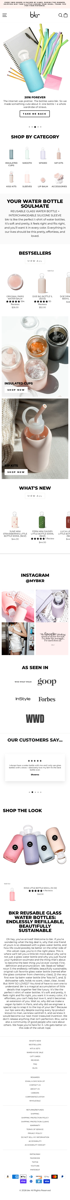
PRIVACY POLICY (35, 1133)
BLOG (35, 1068)
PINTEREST (35, 1170)
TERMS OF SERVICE (35, 1129)
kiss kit (51, 977)
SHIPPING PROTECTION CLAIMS (35, 1122)
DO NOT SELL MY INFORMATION (35, 1137)
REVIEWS (35, 1060)
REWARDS (35, 1077)
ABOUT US (35, 1089)
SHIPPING (35, 1114)
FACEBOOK (35, 1158)
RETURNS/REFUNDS (35, 1110)
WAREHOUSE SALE (35, 1052)
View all (35, 261)
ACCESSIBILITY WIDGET (35, 1145)
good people (38, 1022)
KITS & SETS (35, 1048)
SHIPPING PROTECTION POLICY (35, 1118)
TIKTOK (35, 1162)
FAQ (35, 1064)
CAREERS (35, 1093)
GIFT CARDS (35, 1056)
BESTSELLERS (35, 1044)
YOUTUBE (35, 1166)
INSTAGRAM (35, 1154)
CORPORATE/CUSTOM (35, 1097)
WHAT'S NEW (35, 1041)
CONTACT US (35, 1085)
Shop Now (16, 390)
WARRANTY (35, 1125)
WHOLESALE (35, 1101)
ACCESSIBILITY (35, 1141)
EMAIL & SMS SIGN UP (35, 1081)
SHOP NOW (34, 114)
